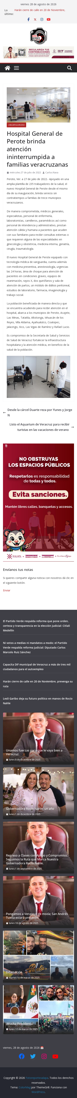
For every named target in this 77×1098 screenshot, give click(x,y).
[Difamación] (38, 955)
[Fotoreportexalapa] (7, 67)
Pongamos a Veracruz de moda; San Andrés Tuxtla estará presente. (37, 916)
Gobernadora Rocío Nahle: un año (30, 809)
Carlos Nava (51, 172)
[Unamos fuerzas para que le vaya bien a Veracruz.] (38, 737)
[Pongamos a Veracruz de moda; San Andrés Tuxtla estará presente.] (38, 900)
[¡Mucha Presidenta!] (38, 1009)
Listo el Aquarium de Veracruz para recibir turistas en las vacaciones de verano (40, 427)
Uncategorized (16, 125)
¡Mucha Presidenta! (19, 1024)
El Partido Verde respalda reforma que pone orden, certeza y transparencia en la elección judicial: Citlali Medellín (36, 625)
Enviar (6, 590)
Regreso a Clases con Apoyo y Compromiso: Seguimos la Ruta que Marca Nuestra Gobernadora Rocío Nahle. (37, 859)
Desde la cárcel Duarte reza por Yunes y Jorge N (39, 412)
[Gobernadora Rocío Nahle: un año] (38, 791)
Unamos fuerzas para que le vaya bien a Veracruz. (34, 752)
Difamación (14, 972)
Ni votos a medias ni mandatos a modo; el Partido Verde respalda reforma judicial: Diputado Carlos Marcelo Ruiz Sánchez (35, 647)
